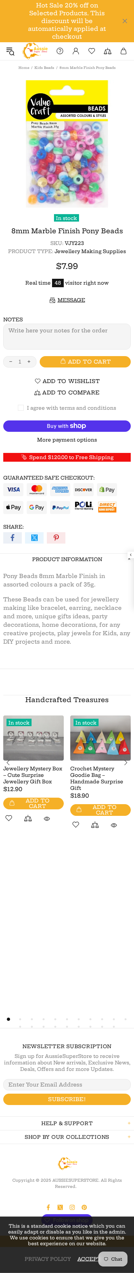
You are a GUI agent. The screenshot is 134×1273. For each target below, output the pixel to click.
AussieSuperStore (34, 51)
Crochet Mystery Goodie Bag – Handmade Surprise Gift (96, 778)
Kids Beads (44, 68)
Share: (13, 527)
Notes (13, 319)
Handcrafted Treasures (67, 700)
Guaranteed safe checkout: (49, 478)
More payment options (67, 440)
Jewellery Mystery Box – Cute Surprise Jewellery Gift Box (32, 775)
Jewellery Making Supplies (90, 251)
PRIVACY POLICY (48, 1259)
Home (24, 68)
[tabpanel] (33, 776)
